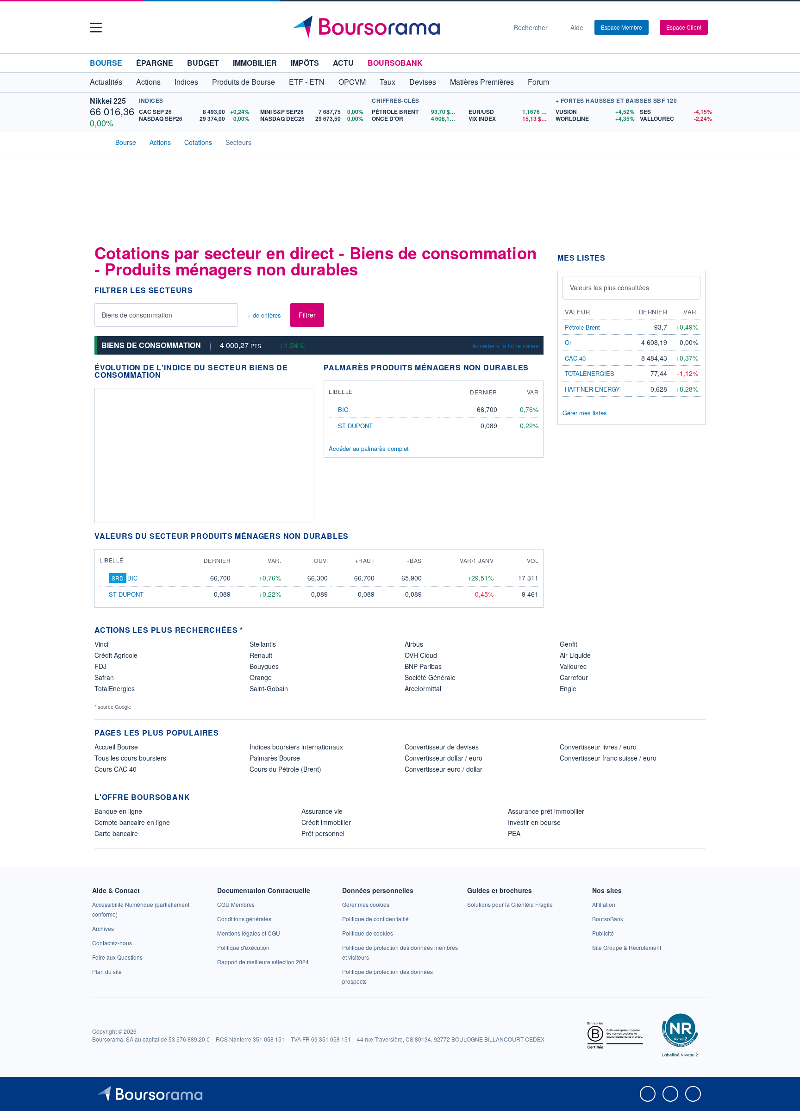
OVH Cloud (421, 655)
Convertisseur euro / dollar (443, 769)
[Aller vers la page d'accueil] (396, 27)
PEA (514, 833)
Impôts (305, 62)
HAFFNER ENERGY (592, 389)
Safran (104, 677)
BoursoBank (395, 62)
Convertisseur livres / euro (598, 746)
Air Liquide (575, 655)
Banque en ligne (118, 811)
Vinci (101, 644)
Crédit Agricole (116, 655)
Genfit (568, 644)
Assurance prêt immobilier (546, 811)
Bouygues (264, 666)
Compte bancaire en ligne (132, 822)
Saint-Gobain (269, 688)
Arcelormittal (423, 688)
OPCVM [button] (352, 81)
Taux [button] (387, 81)
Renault (261, 655)
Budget (203, 62)
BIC (343, 409)
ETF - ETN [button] (307, 81)
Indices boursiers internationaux (296, 746)
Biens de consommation (151, 345)
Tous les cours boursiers (130, 757)
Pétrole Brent (582, 327)
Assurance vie (322, 811)
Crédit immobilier (326, 822)
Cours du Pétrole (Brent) (285, 769)
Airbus (414, 644)
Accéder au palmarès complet (369, 448)
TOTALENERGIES (589, 373)
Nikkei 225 (108, 100)
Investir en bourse (534, 822)
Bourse (106, 62)
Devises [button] (422, 81)
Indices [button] (186, 81)
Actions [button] (148, 81)
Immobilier (255, 62)
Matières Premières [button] (482, 81)
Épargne (154, 62)
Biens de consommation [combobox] (137, 314)
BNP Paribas (423, 666)
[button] (95, 27)
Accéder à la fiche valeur (505, 345)
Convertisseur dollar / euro (443, 757)
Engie (568, 688)
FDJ (100, 666)
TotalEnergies (114, 688)
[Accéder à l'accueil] (98, 141)
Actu (343, 62)
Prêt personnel (322, 833)
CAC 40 (575, 358)
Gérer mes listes (584, 412)
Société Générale (430, 677)
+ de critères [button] (264, 315)
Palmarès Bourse (275, 757)
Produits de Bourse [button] (243, 81)
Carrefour (574, 677)
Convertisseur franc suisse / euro (608, 757)
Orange (261, 677)
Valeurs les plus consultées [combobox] (609, 287)
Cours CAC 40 (115, 769)
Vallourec (573, 666)
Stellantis (263, 644)
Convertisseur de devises (442, 746)
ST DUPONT (355, 425)
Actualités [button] (106, 81)
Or (568, 342)
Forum (538, 81)
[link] (103, 928)
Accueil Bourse (116, 746)
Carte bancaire (116, 833)
